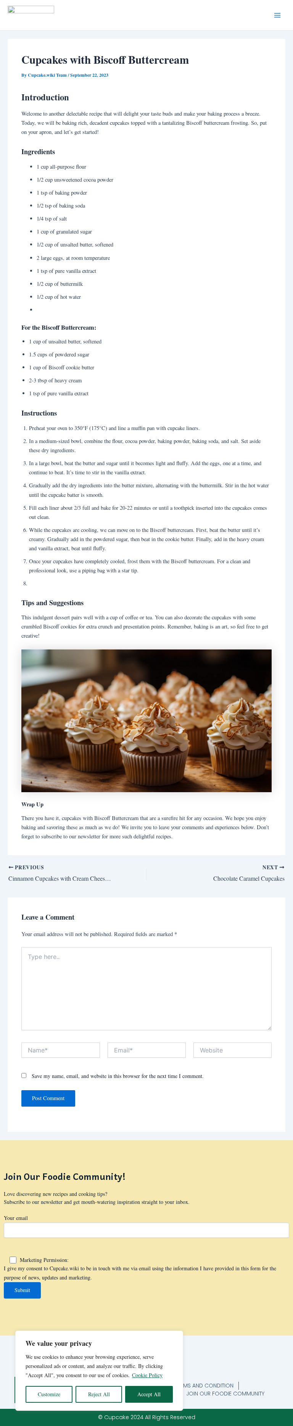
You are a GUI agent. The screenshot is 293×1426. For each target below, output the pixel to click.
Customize (49, 1394)
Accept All (149, 1394)
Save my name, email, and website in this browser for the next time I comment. (118, 1076)
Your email (16, 1217)
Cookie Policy (147, 1375)
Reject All (99, 1394)
